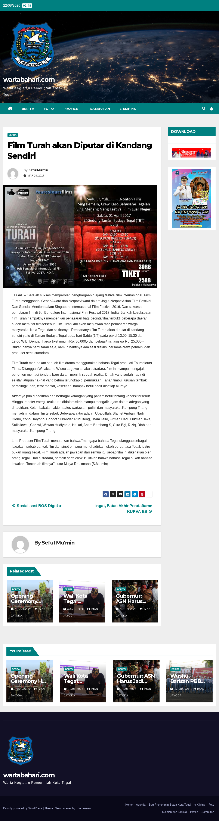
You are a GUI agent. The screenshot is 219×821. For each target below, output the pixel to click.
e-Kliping (199, 804)
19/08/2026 (76, 688)
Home (129, 804)
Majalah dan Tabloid (174, 812)
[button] (204, 108)
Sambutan (100, 109)
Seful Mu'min (38, 170)
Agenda (140, 804)
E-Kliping (128, 109)
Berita (28, 109)
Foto (49, 109)
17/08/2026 (182, 688)
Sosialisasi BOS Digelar (38, 505)
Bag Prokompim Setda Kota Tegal (170, 804)
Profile (71, 109)
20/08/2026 (23, 688)
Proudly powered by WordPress (23, 808)
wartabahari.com (29, 80)
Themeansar (83, 808)
